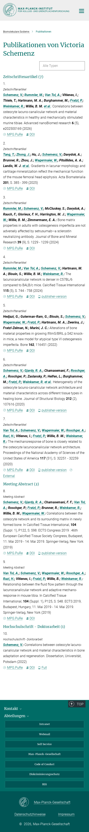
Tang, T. (9, 154)
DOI (32, 134)
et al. (47, 106)
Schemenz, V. (13, 95)
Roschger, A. (75, 430)
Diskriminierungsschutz (44, 774)
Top (80, 704)
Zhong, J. (23, 154)
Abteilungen (15, 716)
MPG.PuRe (15, 134)
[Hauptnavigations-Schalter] (81, 11)
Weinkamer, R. (13, 106)
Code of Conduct (44, 764)
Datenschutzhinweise (30, 814)
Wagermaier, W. (46, 160)
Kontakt (11, 709)
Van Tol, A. (53, 95)
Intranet (44, 724)
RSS (44, 784)
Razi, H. (8, 436)
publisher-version (54, 296)
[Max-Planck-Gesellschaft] (26, 802)
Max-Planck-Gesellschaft (44, 754)
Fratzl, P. (76, 100)
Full (44, 668)
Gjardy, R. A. (33, 371)
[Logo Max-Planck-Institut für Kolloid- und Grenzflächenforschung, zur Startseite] (36, 10)
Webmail (44, 734)
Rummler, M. (33, 95)
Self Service (44, 744)
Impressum (66, 814)
